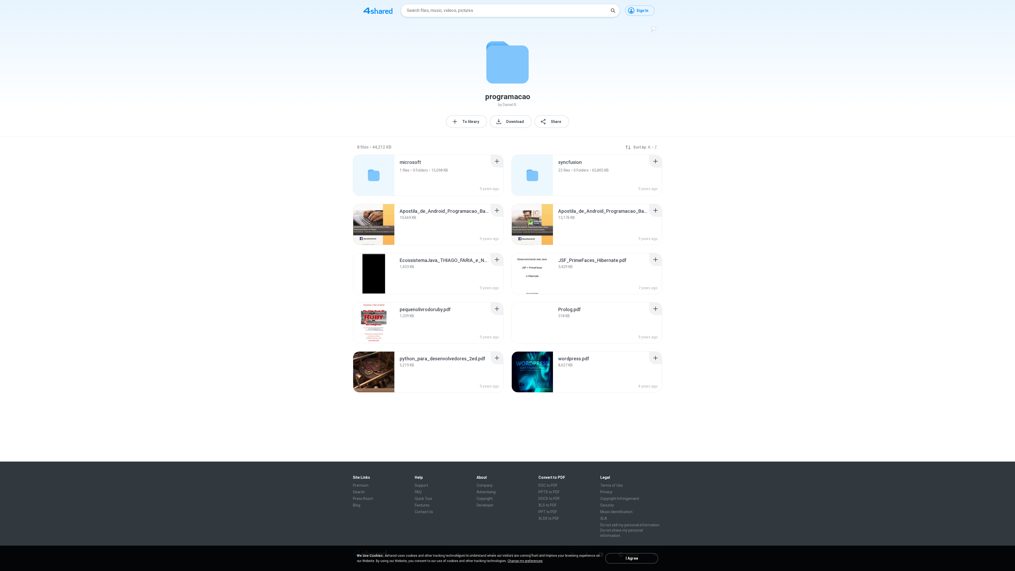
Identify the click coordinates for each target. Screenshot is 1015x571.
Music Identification (616, 512)
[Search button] (613, 10)
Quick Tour (423, 498)
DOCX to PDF (549, 498)
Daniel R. (510, 105)
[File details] (373, 224)
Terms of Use (611, 485)
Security (607, 505)
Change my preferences (525, 561)
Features (422, 505)
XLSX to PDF (548, 518)
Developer (485, 505)
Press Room (363, 498)
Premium (360, 485)
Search (359, 492)
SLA (603, 518)
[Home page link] (378, 10)
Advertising (486, 492)
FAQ (418, 492)
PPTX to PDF (549, 492)
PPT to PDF (547, 512)
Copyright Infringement (619, 498)
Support (421, 485)
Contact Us (424, 512)
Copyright (485, 498)
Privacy (606, 492)
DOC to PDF (547, 485)
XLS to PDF (547, 505)
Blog (356, 505)
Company (485, 485)
